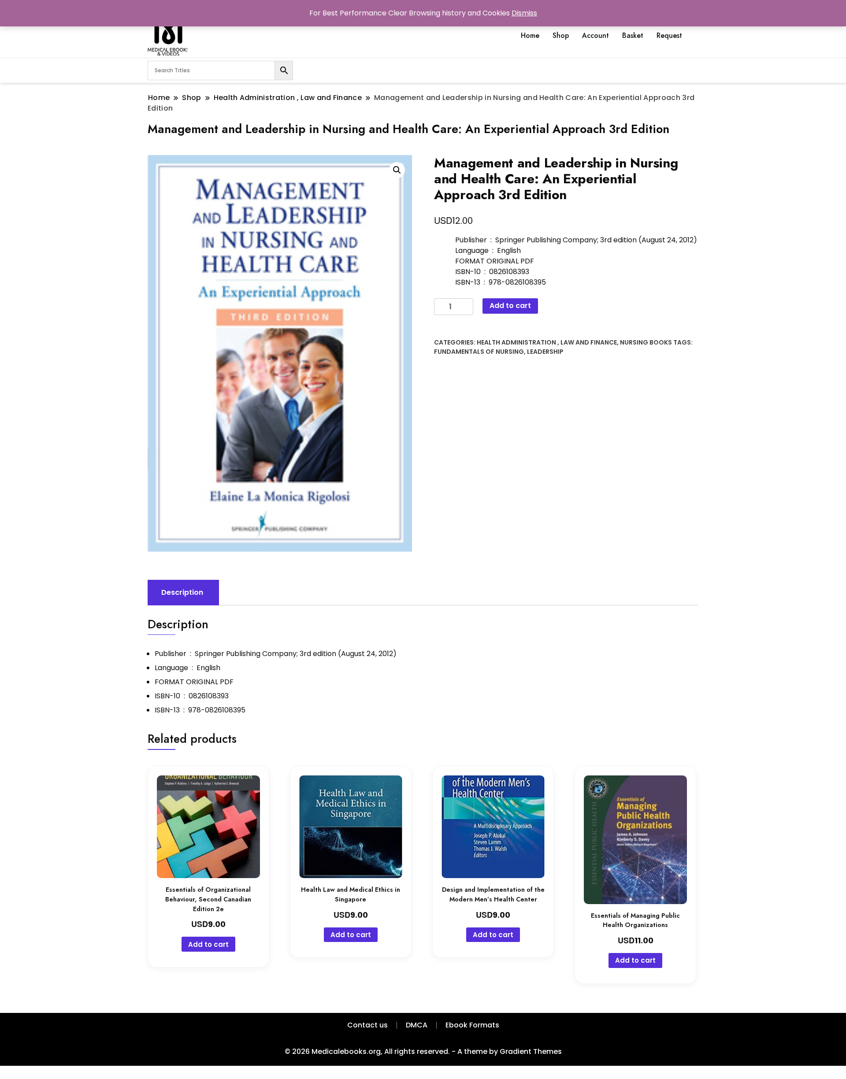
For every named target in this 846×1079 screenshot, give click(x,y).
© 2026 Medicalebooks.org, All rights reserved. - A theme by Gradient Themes (423, 1051)
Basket (632, 35)
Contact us (367, 1025)
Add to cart (510, 305)
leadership (545, 351)
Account (595, 35)
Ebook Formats (472, 1025)
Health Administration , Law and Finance (547, 342)
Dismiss (524, 13)
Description (182, 592)
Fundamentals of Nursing (479, 351)
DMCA (416, 1025)
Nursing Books (646, 342)
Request (669, 35)
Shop (561, 35)
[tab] (182, 592)
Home (530, 35)
